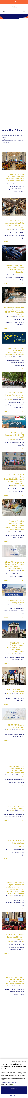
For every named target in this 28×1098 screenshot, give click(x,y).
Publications (21, 896)
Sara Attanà (10, 183)
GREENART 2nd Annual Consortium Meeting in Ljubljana (15, 937)
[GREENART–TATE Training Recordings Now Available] (14, 380)
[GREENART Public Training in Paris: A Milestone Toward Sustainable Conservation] (14, 753)
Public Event (21, 846)
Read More (6, 195)
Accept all (14, 1088)
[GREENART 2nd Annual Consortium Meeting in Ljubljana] (14, 921)
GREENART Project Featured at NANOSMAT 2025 (14, 435)
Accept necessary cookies (14, 1092)
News (23, 183)
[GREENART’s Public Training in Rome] (14, 590)
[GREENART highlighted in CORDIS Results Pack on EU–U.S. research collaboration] (14, 253)
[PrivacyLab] (10, 1084)
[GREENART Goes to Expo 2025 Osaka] (14, 714)
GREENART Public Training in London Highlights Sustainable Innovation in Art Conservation (15, 647)
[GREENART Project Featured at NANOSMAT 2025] (14, 421)
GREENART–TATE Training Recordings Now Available (14, 395)
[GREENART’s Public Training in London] (14, 795)
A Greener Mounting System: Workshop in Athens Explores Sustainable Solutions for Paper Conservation (14, 525)
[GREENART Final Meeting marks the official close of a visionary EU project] (14, 207)
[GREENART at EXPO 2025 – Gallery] (14, 676)
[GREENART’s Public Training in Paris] (14, 830)
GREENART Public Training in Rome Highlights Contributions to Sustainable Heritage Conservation (14, 479)
